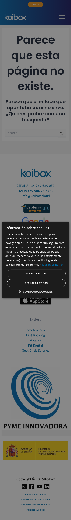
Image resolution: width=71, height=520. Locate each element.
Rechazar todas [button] (36, 283)
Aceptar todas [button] (36, 273)
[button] (35, 291)
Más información (53, 264)
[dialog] (35, 260)
